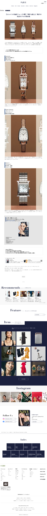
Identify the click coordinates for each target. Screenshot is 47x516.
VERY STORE (42, 471)
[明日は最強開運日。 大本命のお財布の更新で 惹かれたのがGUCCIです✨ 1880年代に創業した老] (19, 398)
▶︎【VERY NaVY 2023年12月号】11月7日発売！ (14, 250)
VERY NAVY (23, 2)
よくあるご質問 (20, 500)
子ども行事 (16, 476)
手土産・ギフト (23, 476)
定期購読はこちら (9, 242)
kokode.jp (17, 510)
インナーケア (9, 475)
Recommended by (41, 302)
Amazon (7, 238)
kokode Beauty (21, 510)
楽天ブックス (8, 240)
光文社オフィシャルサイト (30, 500)
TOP (2, 432)
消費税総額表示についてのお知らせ (23, 494)
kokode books (25, 510)
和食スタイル (32, 507)
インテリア (23, 471)
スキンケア (9, 471)
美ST (26, 507)
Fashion (2, 10)
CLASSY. (16, 507)
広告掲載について (16, 500)
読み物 (30, 476)
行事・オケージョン (3, 476)
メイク (9, 470)
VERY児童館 (16, 470)
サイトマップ (29, 499)
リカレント (31, 475)
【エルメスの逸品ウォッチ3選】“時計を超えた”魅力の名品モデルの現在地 (17, 432)
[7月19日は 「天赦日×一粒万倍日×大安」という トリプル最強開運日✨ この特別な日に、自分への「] (41, 398)
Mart (24, 507)
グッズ (16, 475)
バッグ (1, 471)
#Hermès (23, 276)
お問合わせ (25, 500)
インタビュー (31, 471)
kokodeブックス (9, 237)
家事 (22, 475)
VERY (19, 507)
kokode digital (29, 510)
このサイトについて (18, 499)
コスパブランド (2, 475)
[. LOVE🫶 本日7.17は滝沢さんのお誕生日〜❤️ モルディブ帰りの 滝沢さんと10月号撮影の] (30, 401)
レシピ (22, 470)
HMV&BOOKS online (9, 241)
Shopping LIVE (42, 474)
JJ (13, 507)
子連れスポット (17, 471)
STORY (22, 507)
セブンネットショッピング (10, 239)
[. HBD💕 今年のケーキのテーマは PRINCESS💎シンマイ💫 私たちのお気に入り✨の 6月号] (9, 401)
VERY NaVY (42, 476)
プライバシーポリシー (24, 499)
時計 (1, 480)
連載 (30, 470)
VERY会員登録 (42, 479)
